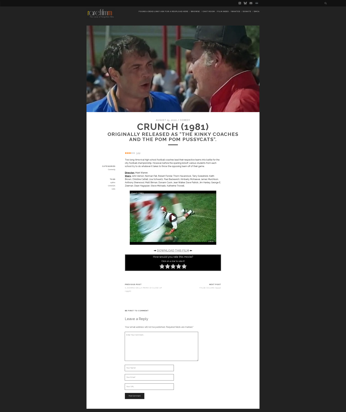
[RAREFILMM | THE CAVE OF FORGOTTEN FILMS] (100, 17)
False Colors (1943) (210, 288)
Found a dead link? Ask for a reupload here (163, 11)
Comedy (185, 120)
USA (113, 189)
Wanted (235, 11)
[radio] (161, 267)
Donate (247, 11)
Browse (195, 11)
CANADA (111, 186)
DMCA (257, 11)
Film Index (223, 11)
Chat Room (208, 11)
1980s (112, 182)
